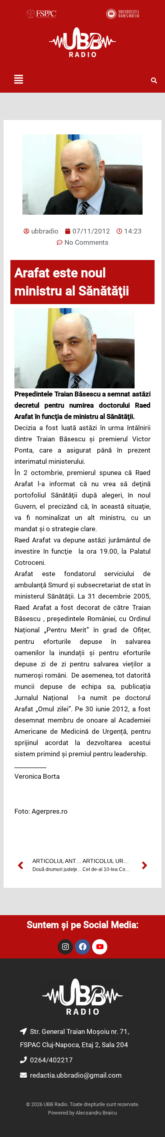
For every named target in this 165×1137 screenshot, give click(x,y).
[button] (18, 80)
